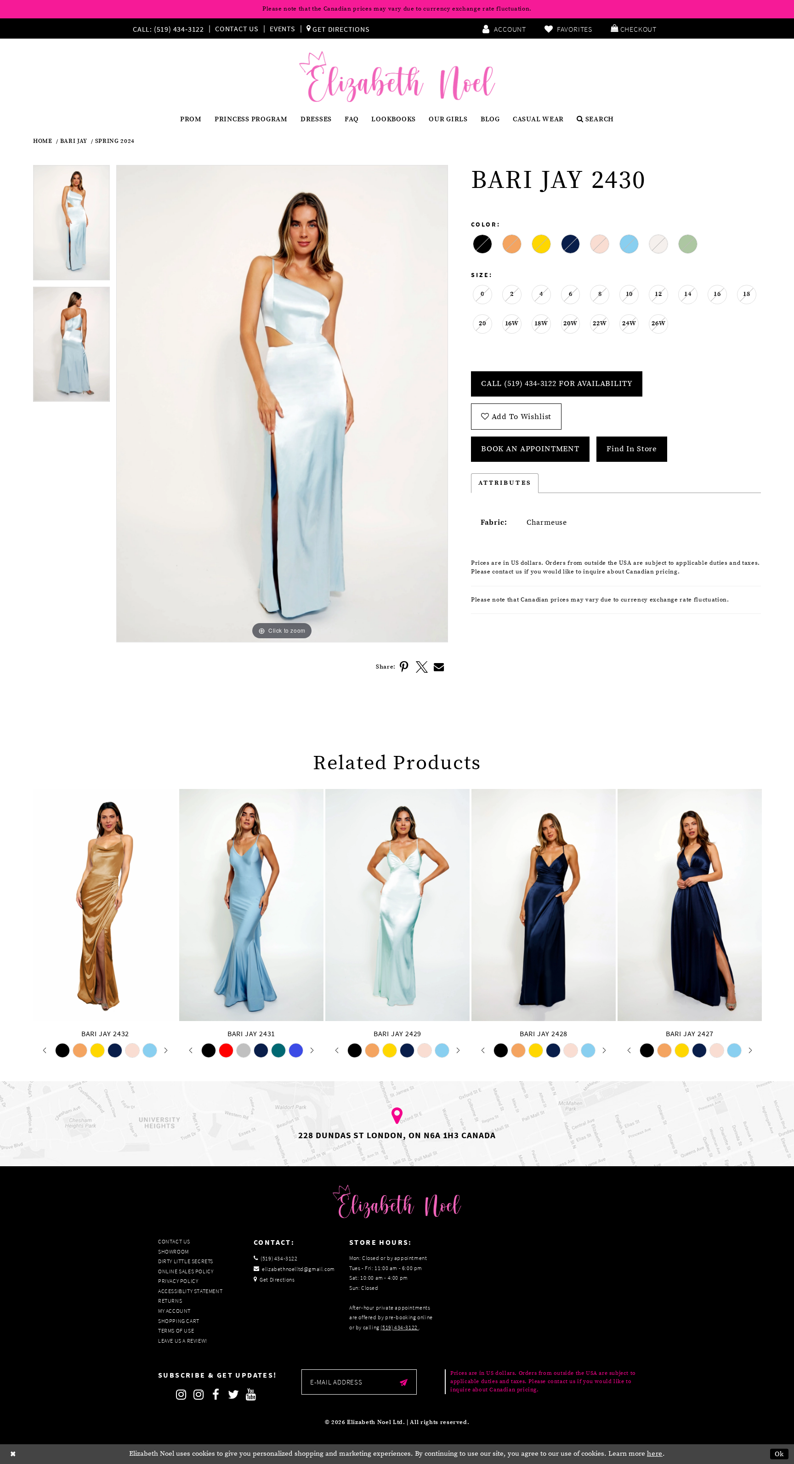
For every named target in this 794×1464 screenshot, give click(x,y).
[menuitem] (170, 28)
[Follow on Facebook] (216, 1394)
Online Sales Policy (185, 1271)
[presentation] (105, 905)
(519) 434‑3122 (399, 1327)
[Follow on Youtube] (251, 1394)
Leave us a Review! (182, 1340)
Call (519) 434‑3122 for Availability (557, 384)
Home (42, 141)
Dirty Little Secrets (185, 1261)
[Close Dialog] (13, 1454)
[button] (633, 28)
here (655, 1453)
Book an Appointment (530, 449)
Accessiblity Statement (190, 1291)
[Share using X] (422, 667)
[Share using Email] (439, 667)
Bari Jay (73, 141)
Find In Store (632, 449)
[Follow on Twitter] (233, 1394)
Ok (779, 1454)
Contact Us (237, 28)
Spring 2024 (115, 141)
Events (282, 28)
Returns (170, 1300)
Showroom (173, 1251)
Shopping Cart (178, 1320)
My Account (174, 1310)
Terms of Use (176, 1330)
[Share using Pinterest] (404, 667)
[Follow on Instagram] (181, 1394)
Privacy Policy (178, 1280)
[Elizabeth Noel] (397, 76)
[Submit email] (404, 1382)
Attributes (504, 483)
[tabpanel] (71, 226)
